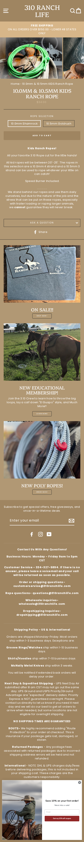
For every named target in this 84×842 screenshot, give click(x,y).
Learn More (42, 414)
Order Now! (42, 492)
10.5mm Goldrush (58, 123)
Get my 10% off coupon (62, 818)
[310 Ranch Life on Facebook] (31, 534)
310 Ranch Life (42, 11)
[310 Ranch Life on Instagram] (40, 534)
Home (15, 84)
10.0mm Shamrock (24, 123)
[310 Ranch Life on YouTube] (49, 534)
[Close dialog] (79, 782)
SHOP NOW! (42, 316)
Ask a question (42, 222)
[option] (42, 29)
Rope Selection (42, 116)
